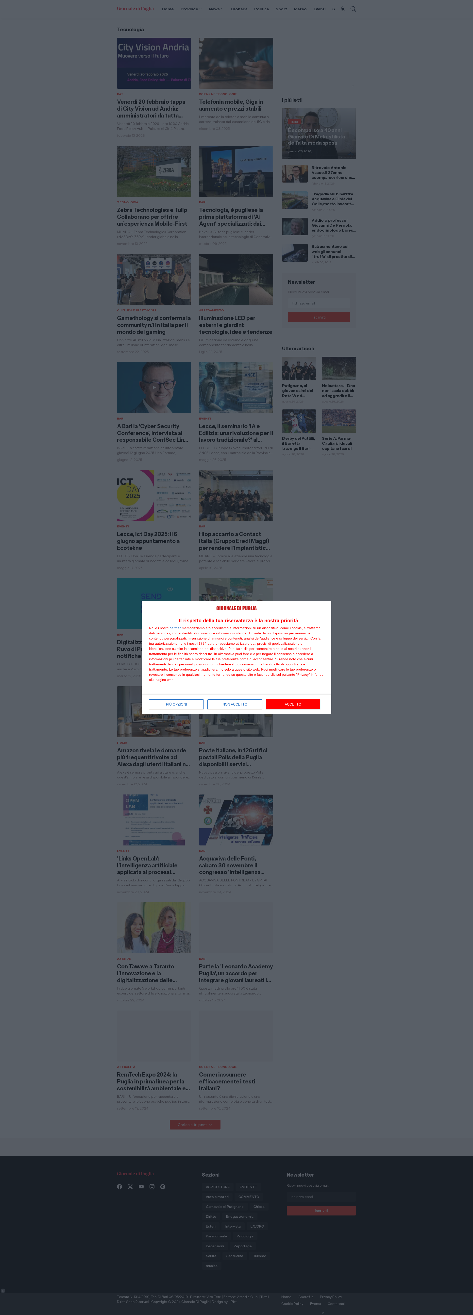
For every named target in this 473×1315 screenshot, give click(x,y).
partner (175, 628)
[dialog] (236, 657)
